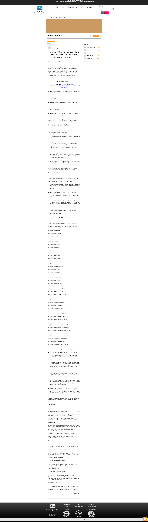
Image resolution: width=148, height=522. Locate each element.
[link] (50, 40)
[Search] (90, 36)
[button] (51, 7)
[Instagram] (107, 12)
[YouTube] (104, 12)
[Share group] (100, 35)
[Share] (79, 47)
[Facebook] (102, 12)
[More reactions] (52, 493)
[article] (64, 272)
